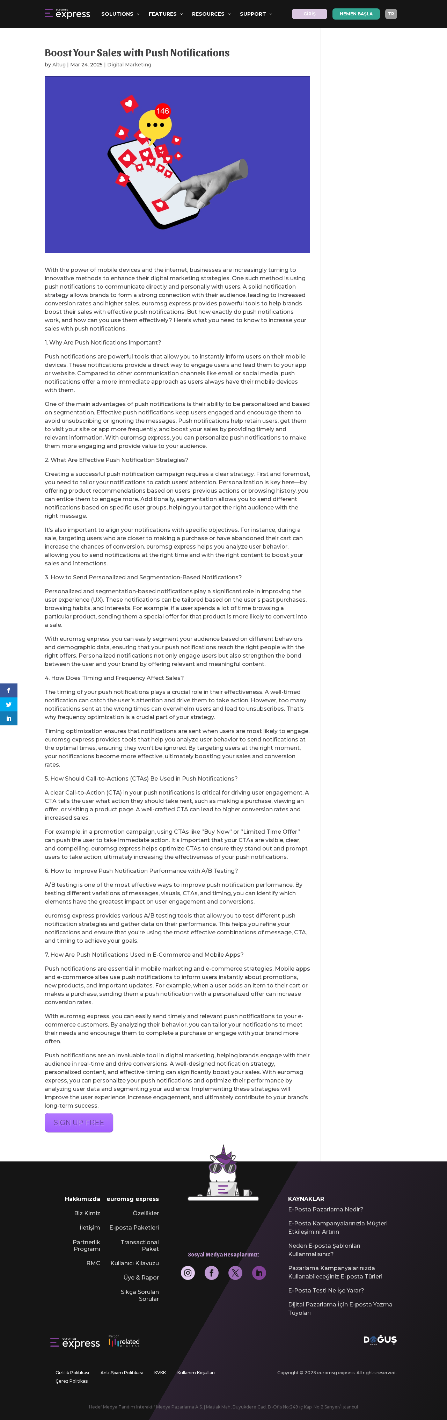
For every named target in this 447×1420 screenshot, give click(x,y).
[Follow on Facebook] (212, 1273)
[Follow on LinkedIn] (259, 1273)
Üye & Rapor (141, 1277)
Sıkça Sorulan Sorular (140, 1295)
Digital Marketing (129, 64)
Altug (59, 64)
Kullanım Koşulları (196, 1372)
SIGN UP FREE (78, 1122)
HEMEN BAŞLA (356, 13)
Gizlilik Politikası (72, 1372)
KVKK (160, 1372)
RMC (93, 1263)
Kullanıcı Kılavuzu (134, 1263)
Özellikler (146, 1213)
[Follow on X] (235, 1273)
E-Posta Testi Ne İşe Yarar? (326, 1290)
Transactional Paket (139, 1245)
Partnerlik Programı (86, 1245)
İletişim (90, 1227)
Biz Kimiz (87, 1213)
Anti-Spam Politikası (122, 1372)
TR (391, 13)
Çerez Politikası (72, 1381)
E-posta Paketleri (134, 1227)
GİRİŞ (309, 13)
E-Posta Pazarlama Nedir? (326, 1209)
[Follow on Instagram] (188, 1273)
